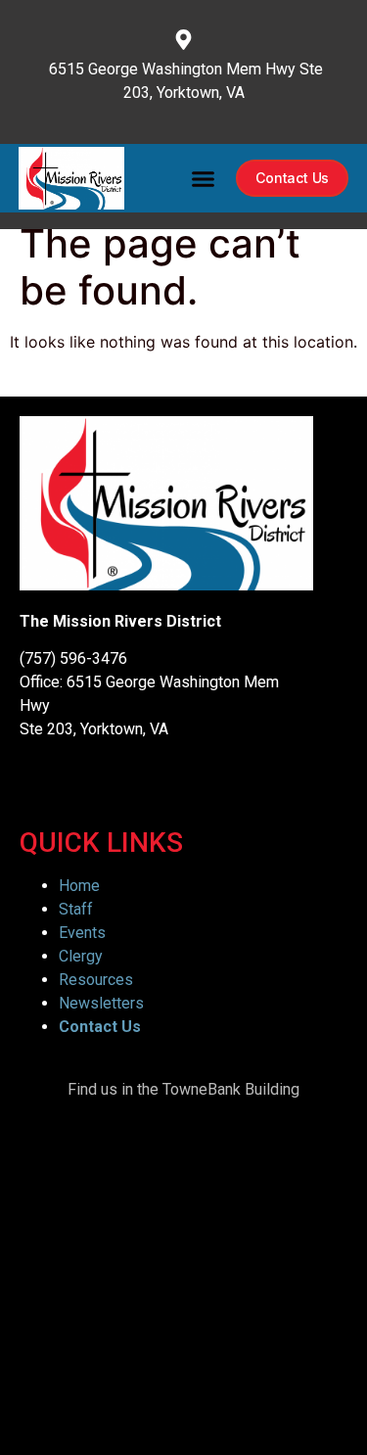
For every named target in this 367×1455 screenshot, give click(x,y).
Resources (96, 979)
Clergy (81, 956)
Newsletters (101, 1003)
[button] (203, 178)
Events (82, 932)
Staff (76, 909)
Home (79, 885)
